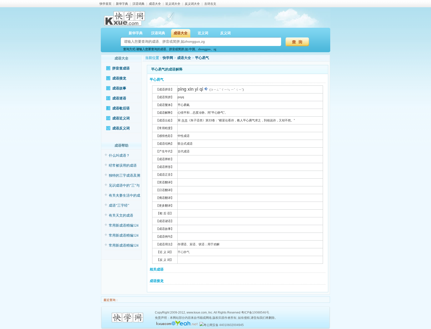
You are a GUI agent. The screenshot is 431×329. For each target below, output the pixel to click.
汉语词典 (138, 3)
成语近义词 (121, 118)
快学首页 (105, 3)
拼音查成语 (121, 68)
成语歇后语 (121, 108)
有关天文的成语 (121, 215)
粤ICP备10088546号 (255, 312)
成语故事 (119, 88)
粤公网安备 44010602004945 (224, 325)
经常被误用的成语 (123, 165)
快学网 (168, 58)
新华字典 (122, 3)
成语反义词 (121, 128)
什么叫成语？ (119, 155)
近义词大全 (172, 3)
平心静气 (184, 252)
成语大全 (155, 3)
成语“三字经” (119, 205)
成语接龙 (119, 78)
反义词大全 (192, 3)
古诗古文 (210, 3)
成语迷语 (119, 98)
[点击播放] (206, 89)
